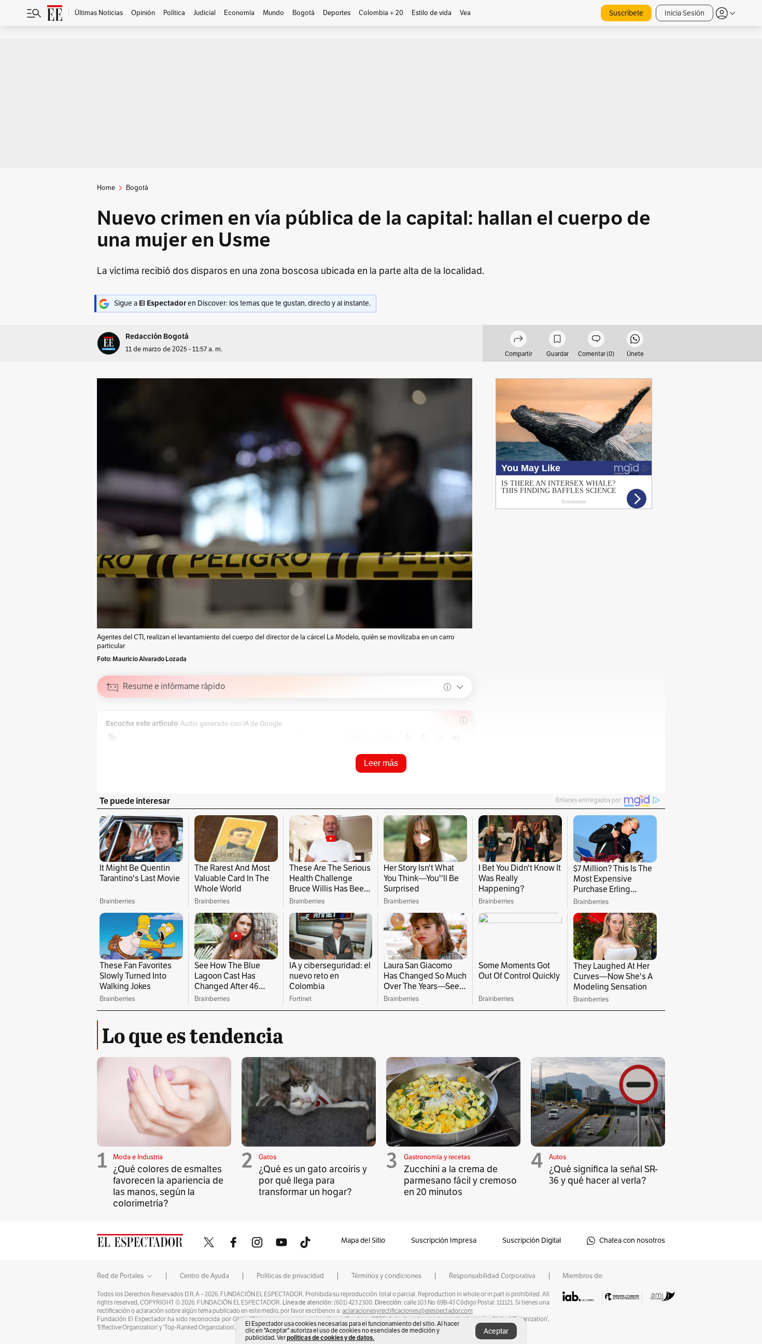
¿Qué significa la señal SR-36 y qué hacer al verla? (603, 1174)
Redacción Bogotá (157, 336)
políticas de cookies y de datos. (330, 1337)
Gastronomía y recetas (437, 1157)
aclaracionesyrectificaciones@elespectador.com (407, 1310)
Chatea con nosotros (632, 1240)
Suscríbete (626, 13)
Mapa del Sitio (363, 1240)
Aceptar (496, 1331)
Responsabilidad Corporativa (492, 1276)
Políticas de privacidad (290, 1276)
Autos (557, 1157)
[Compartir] (518, 340)
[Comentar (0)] (596, 340)
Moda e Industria (138, 1157)
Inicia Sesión (684, 13)
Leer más (381, 763)
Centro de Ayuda (204, 1276)
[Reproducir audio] (113, 738)
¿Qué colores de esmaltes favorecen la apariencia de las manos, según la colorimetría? (168, 1186)
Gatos (267, 1157)
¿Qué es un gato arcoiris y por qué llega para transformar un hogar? (313, 1180)
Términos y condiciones (386, 1276)
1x (439, 738)
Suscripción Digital (531, 1240)
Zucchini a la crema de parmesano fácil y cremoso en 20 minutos (460, 1180)
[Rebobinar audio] (408, 738)
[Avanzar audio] (424, 738)
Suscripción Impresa (443, 1240)
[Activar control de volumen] (455, 738)
